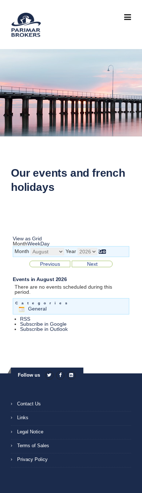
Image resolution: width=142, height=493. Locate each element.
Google (43, 324)
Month (22, 251)
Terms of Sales (33, 445)
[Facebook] (60, 375)
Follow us (29, 375)
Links (22, 417)
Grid (27, 238)
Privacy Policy (32, 459)
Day (45, 243)
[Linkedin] (71, 375)
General (37, 309)
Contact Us (29, 403)
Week (33, 243)
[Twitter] (49, 375)
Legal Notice (30, 431)
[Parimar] (26, 25)
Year (71, 251)
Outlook (44, 329)
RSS (25, 319)
